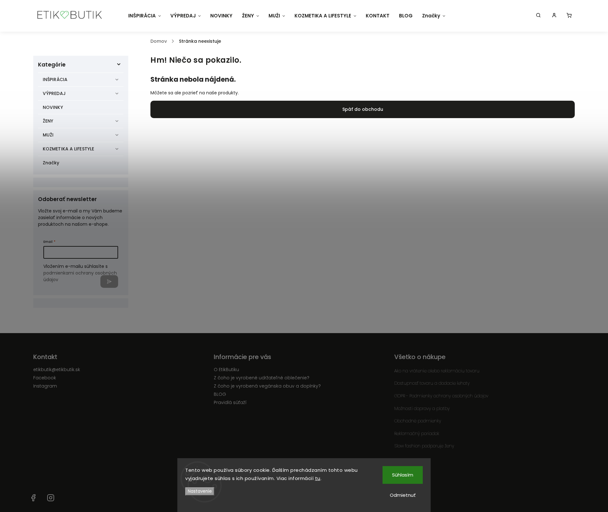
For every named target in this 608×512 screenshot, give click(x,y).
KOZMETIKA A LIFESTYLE (68, 149)
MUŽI (48, 135)
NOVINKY (53, 107)
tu (317, 478)
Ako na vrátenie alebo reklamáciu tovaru (436, 371)
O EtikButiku (226, 369)
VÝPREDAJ (54, 93)
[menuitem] (145, 16)
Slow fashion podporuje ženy (424, 446)
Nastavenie (200, 491)
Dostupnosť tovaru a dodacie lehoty (432, 383)
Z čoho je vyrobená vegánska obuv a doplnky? (267, 386)
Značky (51, 163)
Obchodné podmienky (417, 421)
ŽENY (48, 121)
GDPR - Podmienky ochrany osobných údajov (441, 396)
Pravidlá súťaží (230, 402)
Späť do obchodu (362, 109)
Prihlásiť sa (109, 281)
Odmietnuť (403, 495)
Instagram (45, 386)
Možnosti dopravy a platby (422, 408)
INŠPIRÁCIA (55, 79)
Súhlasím (402, 474)
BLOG (220, 394)
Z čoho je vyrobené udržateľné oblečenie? (261, 378)
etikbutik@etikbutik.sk (56, 369)
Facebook (44, 378)
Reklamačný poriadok (416, 433)
